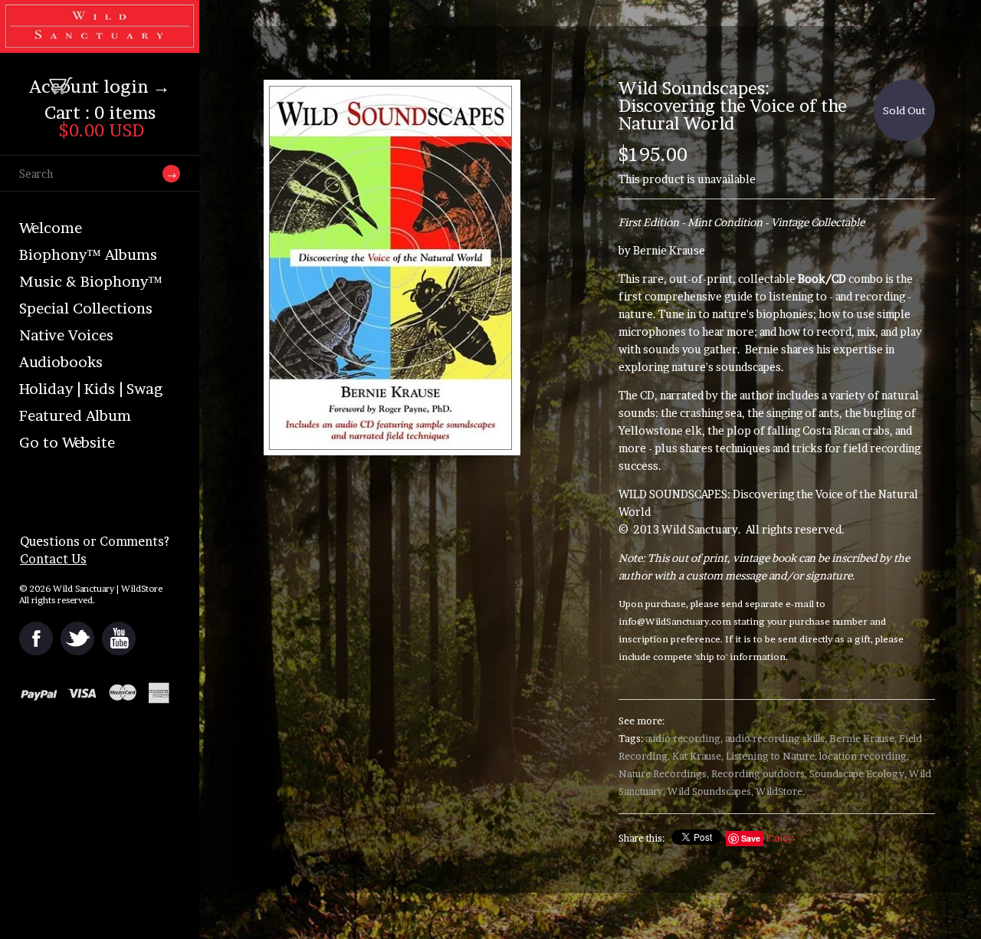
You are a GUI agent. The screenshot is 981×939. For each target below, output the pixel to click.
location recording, (864, 756)
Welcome (50, 228)
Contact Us (53, 558)
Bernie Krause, (863, 738)
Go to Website (67, 442)
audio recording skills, (776, 738)
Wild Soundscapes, (710, 791)
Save (750, 838)
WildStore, (780, 791)
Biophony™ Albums (88, 255)
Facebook (36, 638)
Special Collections (86, 308)
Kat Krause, (697, 756)
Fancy (779, 838)
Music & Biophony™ (90, 282)
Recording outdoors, (759, 774)
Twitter (77, 638)
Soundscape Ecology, (858, 774)
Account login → (99, 86)
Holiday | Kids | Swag (90, 389)
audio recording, (684, 738)
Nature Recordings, (663, 774)
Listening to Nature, (771, 756)
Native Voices (66, 335)
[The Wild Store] (99, 43)
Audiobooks (61, 362)
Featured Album (75, 416)
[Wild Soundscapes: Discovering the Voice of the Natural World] (431, 267)
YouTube (119, 638)
